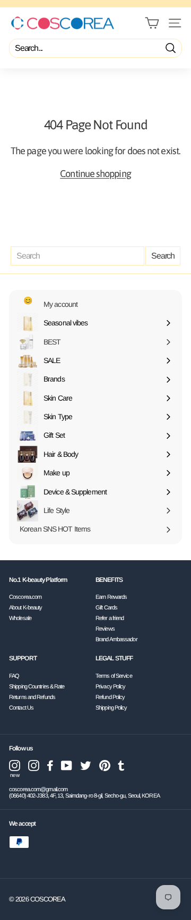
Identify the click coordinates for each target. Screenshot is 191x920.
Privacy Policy (110, 686)
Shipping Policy (111, 707)
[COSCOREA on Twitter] (85, 765)
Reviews (105, 628)
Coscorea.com (25, 597)
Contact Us (21, 707)
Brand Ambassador (116, 639)
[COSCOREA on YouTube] (66, 765)
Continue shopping (95, 173)
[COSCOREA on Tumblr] (121, 765)
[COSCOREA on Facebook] (50, 765)
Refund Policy (110, 697)
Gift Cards (106, 607)
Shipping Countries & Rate (37, 686)
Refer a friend (110, 618)
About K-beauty (25, 607)
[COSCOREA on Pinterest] (104, 765)
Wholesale (20, 618)
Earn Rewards (111, 597)
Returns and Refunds (32, 697)
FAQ (14, 676)
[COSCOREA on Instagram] (33, 765)
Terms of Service (114, 676)
